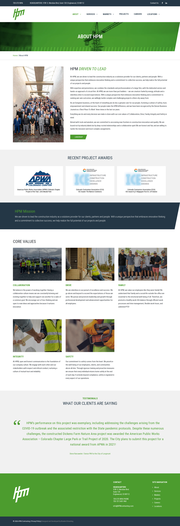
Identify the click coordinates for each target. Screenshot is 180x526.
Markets (107, 14)
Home (15, 55)
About (75, 14)
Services (90, 14)
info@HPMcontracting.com (123, 506)
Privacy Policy (36, 521)
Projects (124, 14)
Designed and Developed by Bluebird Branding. (58, 521)
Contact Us (154, 3)
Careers (138, 14)
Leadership (79, 137)
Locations (158, 506)
